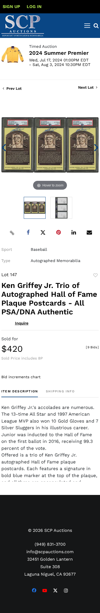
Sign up (11, 6)
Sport (6, 249)
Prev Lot (13, 88)
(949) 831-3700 (50, 544)
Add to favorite (95, 275)
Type (5, 260)
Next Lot (86, 87)
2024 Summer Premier (59, 53)
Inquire (22, 323)
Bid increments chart (21, 377)
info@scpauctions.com (50, 551)
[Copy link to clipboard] (12, 232)
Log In (34, 6)
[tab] (19, 393)
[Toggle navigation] (87, 25)
